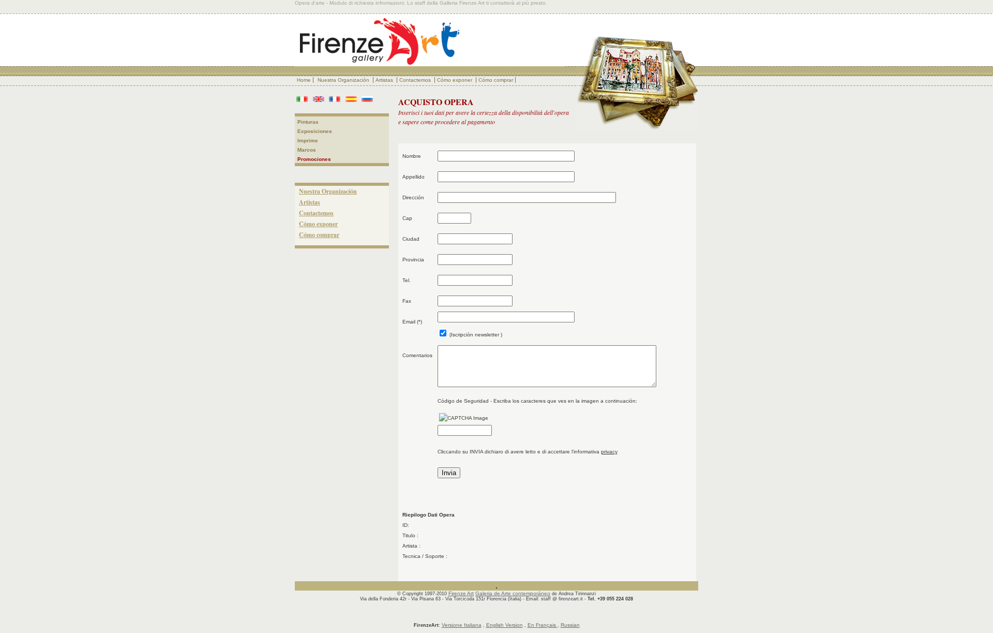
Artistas (385, 80)
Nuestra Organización (344, 80)
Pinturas (308, 122)
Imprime (307, 140)
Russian (570, 625)
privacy (609, 451)
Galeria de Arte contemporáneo (512, 593)
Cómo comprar (495, 80)
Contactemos (415, 80)
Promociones (314, 159)
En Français (543, 625)
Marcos (306, 150)
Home (304, 80)
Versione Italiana (462, 625)
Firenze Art (461, 593)
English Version (504, 625)
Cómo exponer (455, 80)
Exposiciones (314, 131)
